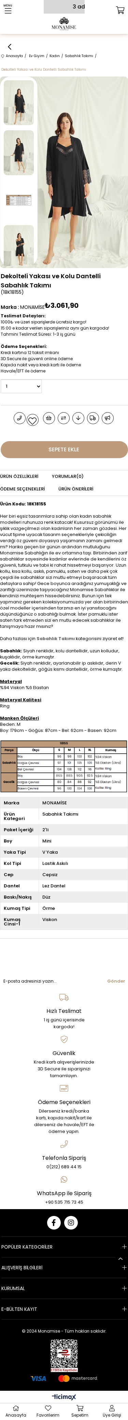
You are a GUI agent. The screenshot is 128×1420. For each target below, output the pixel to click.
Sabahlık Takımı (56, 638)
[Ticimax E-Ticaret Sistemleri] (64, 1397)
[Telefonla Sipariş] (20, 418)
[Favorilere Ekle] (33, 420)
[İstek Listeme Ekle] (49, 418)
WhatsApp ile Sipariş (64, 1193)
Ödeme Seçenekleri (22, 489)
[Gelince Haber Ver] (108, 418)
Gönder (116, 981)
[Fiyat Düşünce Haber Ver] (78, 418)
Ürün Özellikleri (19, 476)
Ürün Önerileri (75, 489)
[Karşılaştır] (64, 418)
